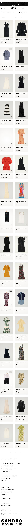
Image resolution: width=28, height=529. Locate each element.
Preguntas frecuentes (6, 478)
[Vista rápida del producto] (11, 36)
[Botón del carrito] (26, 8)
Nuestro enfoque (5, 503)
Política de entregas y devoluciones (9, 501)
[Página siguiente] (20, 452)
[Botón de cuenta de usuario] (23, 8)
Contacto (3, 480)
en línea (22, 4)
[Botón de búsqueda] (5, 8)
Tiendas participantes (5, 505)
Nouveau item (4, 494)
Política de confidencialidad (7, 489)
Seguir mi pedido (4, 483)
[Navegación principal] (1, 8)
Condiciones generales (6, 492)
